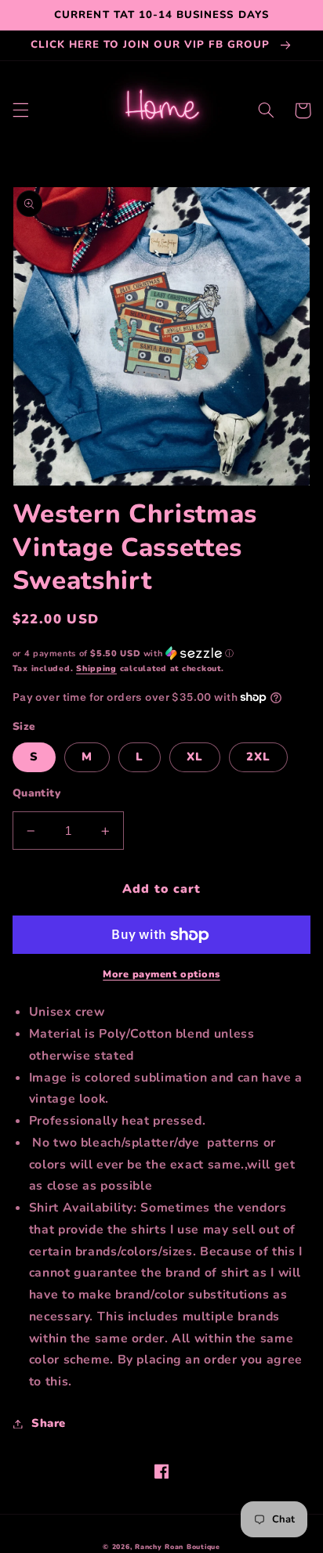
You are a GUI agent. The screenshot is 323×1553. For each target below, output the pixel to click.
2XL (258, 756)
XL (195, 756)
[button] (20, 110)
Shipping (96, 668)
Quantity (36, 793)
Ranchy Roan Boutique (177, 1546)
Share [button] (48, 1423)
